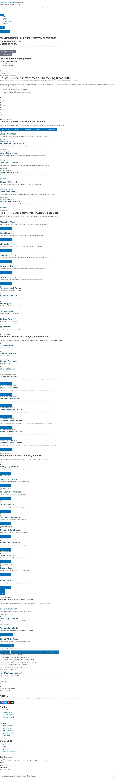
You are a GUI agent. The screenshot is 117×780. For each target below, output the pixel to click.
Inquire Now (5, 473)
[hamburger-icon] (2, 15)
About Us (5, 18)
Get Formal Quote (6, 645)
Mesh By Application (8, 21)
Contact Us (5, 23)
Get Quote (5, 32)
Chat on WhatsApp (4, 624)
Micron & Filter (51, 129)
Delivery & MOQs (41, 652)
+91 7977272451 (5, 2)
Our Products (6, 20)
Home (4, 16)
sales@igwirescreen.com (17, 2)
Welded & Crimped (39, 129)
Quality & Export (53, 652)
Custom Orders (29, 652)
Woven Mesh (16, 129)
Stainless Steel (27, 129)
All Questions (5, 652)
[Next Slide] (2, 593)
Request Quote (3, 139)
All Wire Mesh (5, 129)
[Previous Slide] (2, 590)
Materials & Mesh (17, 652)
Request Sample (6, 634)
